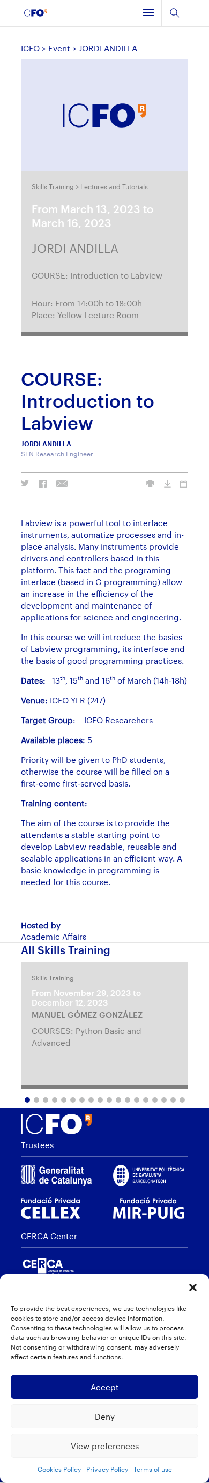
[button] (193, 1287)
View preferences (105, 1446)
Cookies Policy (59, 1469)
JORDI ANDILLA (75, 248)
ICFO (30, 48)
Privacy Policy (107, 1469)
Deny (105, 1416)
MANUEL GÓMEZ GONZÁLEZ (87, 1015)
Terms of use (152, 1469)
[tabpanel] (104, 1025)
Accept (105, 1387)
